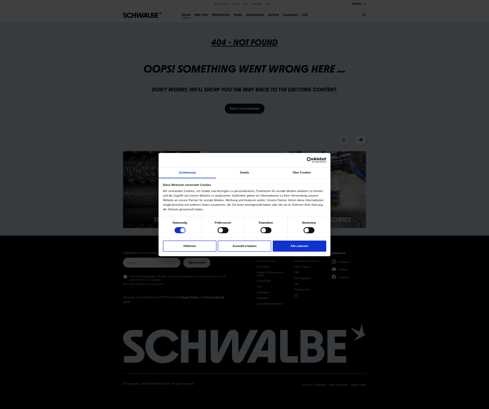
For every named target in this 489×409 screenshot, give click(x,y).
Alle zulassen (299, 246)
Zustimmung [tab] (187, 172)
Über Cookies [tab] (302, 172)
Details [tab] (244, 172)
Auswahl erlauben (244, 246)
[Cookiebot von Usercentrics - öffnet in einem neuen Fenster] (309, 160)
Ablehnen (189, 246)
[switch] (223, 230)
